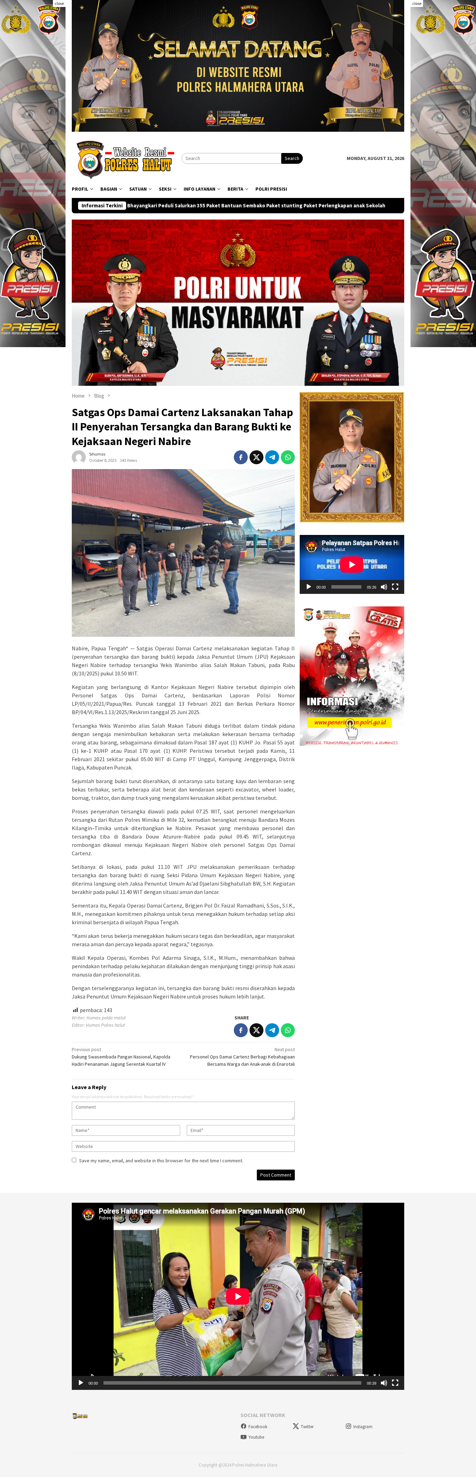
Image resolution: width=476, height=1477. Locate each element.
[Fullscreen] (395, 586)
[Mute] (384, 586)
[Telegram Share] (272, 457)
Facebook (257, 1427)
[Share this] (241, 457)
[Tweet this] (256, 457)
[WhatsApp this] (288, 457)
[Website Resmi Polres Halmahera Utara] (127, 158)
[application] (352, 564)
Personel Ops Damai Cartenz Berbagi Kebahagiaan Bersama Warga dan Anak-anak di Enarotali (242, 1056)
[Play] (308, 586)
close (59, 3)
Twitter (307, 1427)
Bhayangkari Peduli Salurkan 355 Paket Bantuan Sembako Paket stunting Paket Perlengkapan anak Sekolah (149, 205)
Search (292, 158)
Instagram (363, 1427)
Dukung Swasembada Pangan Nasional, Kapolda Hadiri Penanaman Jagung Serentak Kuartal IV (121, 1056)
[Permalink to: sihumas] (79, 457)
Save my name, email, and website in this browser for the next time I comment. (161, 1160)
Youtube (256, 1437)
